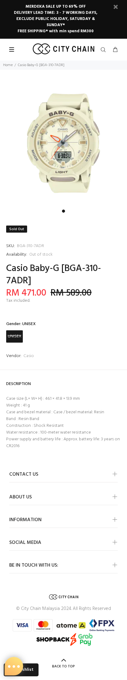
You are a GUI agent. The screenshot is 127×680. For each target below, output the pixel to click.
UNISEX (14, 336)
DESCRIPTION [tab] (18, 383)
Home (8, 65)
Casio (28, 356)
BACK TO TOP (63, 666)
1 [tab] (63, 211)
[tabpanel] (63, 143)
